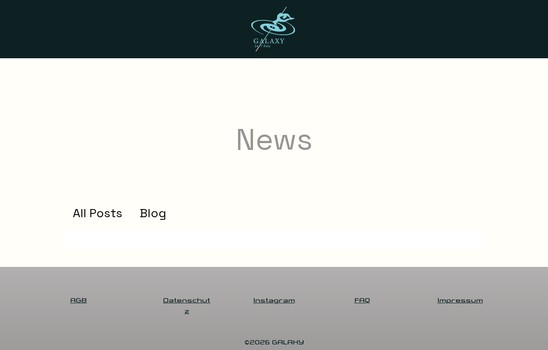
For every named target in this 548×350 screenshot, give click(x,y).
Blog (153, 213)
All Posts (97, 213)
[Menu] (36, 82)
